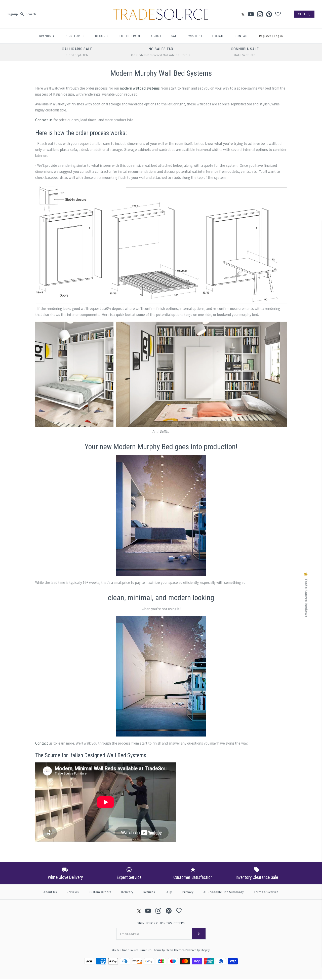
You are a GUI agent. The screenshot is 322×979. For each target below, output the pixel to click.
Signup (13, 14)
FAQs (169, 892)
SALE (175, 36)
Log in (278, 36)
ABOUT (156, 36)
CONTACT (241, 36)
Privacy (188, 892)
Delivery (127, 892)
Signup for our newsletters (161, 923)
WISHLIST (195, 36)
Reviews (73, 892)
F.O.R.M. (218, 36)
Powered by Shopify (197, 950)
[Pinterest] (269, 14)
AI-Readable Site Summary (224, 892)
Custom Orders (100, 892)
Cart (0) (304, 14)
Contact (41, 743)
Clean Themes (175, 950)
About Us (50, 892)
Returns (149, 892)
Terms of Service (266, 892)
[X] (243, 14)
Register (265, 36)
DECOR (102, 36)
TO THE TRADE (130, 36)
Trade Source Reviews (306, 597)
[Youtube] (251, 14)
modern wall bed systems (140, 88)
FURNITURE (75, 36)
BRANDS (47, 36)
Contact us (44, 119)
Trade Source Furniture (136, 950)
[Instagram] (260, 14)
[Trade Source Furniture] (161, 8)
